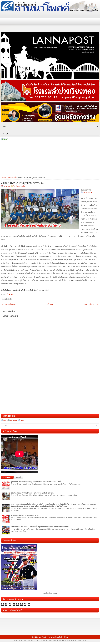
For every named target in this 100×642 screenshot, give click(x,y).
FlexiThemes (25, 640)
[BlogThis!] (6, 299)
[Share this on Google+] (12, 294)
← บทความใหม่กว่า (8, 304)
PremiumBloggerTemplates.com (60, 640)
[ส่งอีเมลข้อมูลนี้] (3, 299)
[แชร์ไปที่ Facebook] (10, 299)
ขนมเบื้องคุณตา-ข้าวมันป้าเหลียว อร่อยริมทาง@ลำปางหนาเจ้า (32, 493)
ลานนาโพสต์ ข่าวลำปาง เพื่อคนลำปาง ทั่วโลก (52, 637)
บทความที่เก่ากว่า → (91, 304)
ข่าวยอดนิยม (7, 477)
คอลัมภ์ (18, 477)
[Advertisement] (50, 158)
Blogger (55, 593)
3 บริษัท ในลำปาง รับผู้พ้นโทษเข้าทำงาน (22, 182)
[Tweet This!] (9, 294)
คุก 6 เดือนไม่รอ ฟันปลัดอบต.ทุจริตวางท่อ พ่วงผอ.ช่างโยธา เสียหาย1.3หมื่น (36, 482)
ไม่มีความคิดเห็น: (20, 186)
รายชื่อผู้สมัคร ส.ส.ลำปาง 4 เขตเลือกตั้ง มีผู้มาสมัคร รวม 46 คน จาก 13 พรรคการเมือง (40, 527)
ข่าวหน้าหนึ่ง (12, 177)
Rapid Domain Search (79, 640)
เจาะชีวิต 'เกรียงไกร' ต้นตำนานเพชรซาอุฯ (25, 515)
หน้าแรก (50, 304)
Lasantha (45, 640)
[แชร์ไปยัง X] (8, 299)
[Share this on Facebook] (7, 294)
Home (4, 177)
